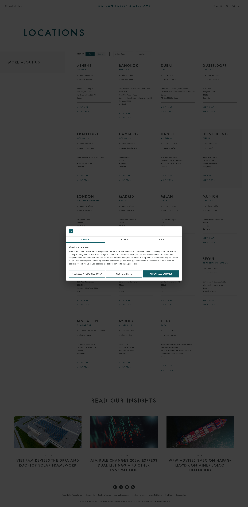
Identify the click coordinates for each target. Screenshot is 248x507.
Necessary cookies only (87, 274)
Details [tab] (124, 239)
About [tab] (162, 239)
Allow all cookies (161, 274)
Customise (122, 274)
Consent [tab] (85, 239)
